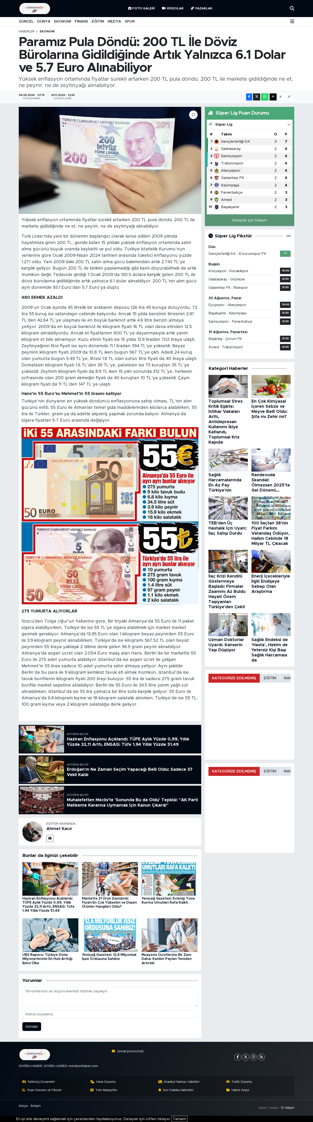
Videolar (175, 8)
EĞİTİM (98, 21)
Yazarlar (203, 8)
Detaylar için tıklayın (249, 220)
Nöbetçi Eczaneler (41, 1081)
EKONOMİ (62, 21)
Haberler (26, 31)
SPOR (130, 21)
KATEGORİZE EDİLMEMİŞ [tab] (234, 678)
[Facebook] (237, 1057)
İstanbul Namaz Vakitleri (181, 1081)
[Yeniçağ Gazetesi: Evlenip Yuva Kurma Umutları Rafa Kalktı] (170, 878)
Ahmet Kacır (59, 829)
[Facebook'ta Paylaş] (249, 96)
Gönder (31, 1026)
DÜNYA (43, 21)
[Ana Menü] (292, 21)
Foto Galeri (143, 8)
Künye (23, 1105)
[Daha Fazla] (273, 96)
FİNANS (81, 21)
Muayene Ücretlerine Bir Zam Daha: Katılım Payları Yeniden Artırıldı (167, 959)
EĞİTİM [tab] (270, 678)
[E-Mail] (49, 838)
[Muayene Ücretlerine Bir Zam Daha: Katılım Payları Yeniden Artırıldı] (170, 935)
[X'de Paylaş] (256, 96)
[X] (245, 1057)
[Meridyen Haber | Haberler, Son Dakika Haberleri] (35, 8)
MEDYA (114, 21)
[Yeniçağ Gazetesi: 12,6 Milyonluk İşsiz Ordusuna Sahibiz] (110, 935)
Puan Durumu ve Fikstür (44, 1090)
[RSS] (261, 1057)
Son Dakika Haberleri (178, 1090)
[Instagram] (253, 1057)
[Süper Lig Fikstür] (289, 236)
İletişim (36, 1105)
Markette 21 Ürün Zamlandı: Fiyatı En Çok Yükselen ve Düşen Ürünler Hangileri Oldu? (109, 902)
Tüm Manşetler (106, 1090)
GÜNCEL (26, 21)
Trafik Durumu (241, 1081)
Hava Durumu (106, 1081)
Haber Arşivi (240, 1090)
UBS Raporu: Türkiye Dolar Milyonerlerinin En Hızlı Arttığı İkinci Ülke (47, 959)
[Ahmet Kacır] (32, 831)
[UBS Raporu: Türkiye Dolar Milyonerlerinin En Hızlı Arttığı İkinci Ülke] (50, 935)
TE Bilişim (287, 1107)
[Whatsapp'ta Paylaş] (264, 96)
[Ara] (292, 8)
